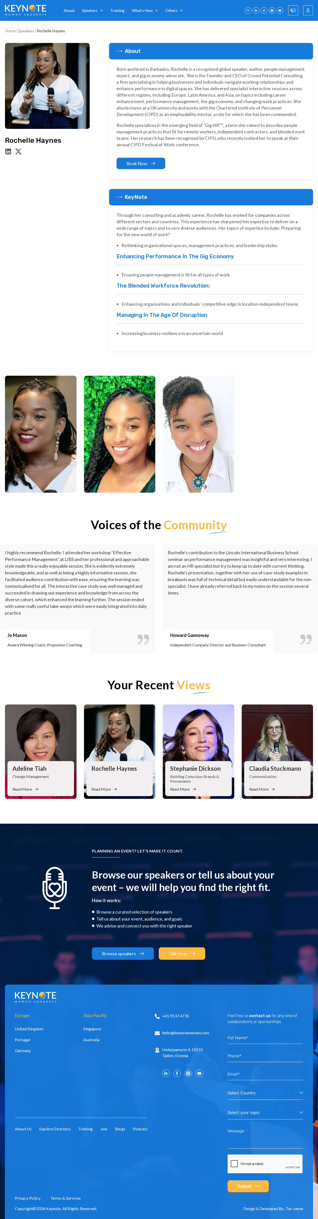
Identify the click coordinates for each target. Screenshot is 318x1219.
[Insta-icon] (188, 1073)
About (69, 10)
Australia (91, 1039)
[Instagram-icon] (272, 10)
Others (171, 10)
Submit (245, 1186)
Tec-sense (294, 1208)
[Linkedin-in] (256, 10)
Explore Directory (55, 1128)
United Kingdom (29, 1028)
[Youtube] (280, 10)
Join (104, 1128)
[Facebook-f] (177, 1073)
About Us (23, 1128)
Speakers (90, 10)
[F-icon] (264, 10)
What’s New (142, 10)
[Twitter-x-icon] (18, 151)
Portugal (22, 1039)
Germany (23, 1050)
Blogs (120, 1128)
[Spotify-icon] (248, 10)
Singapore (92, 1028)
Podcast (140, 1128)
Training (117, 10)
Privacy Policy (27, 1198)
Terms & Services (65, 1198)
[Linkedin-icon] (8, 151)
